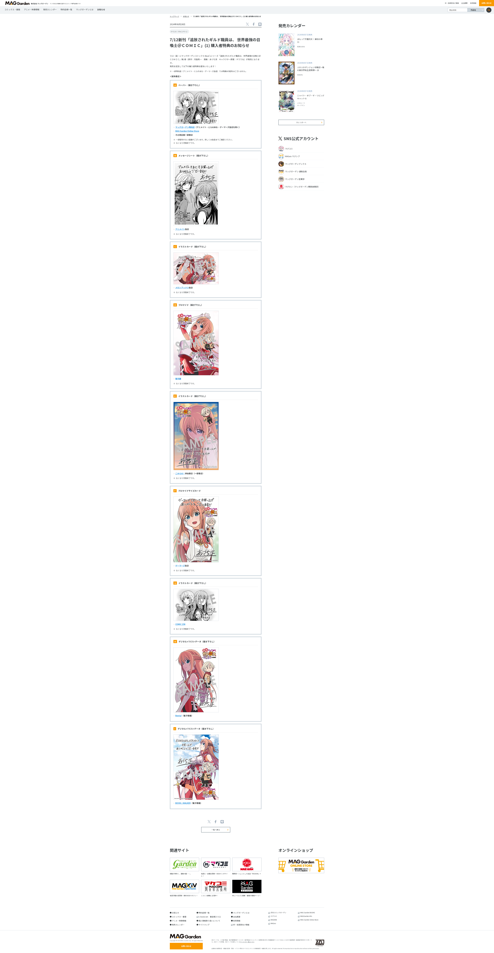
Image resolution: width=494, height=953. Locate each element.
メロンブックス (182, 287)
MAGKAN (274, 920)
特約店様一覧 (66, 9)
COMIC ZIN (180, 624)
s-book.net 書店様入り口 (210, 916)
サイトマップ (204, 924)
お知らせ (101, 9)
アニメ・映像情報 (31, 9)
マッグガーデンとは (84, 9)
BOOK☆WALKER (183, 803)
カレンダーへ (301, 122)
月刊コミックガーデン (278, 912)
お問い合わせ (487, 3)
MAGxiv (273, 923)
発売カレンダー (50, 9)
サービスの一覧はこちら (247, 942)
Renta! (178, 715)
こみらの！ (180, 473)
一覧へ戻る (215, 829)
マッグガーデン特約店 (185, 127)
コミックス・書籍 (12, 9)
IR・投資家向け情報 (452, 3)
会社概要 (464, 3)
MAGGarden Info (306, 916)
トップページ (174, 16)
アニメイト (180, 229)
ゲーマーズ (180, 565)
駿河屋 (178, 378)
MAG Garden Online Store (187, 131)
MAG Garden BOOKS (307, 912)
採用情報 (473, 3)
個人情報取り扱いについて (209, 920)
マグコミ (274, 916)
